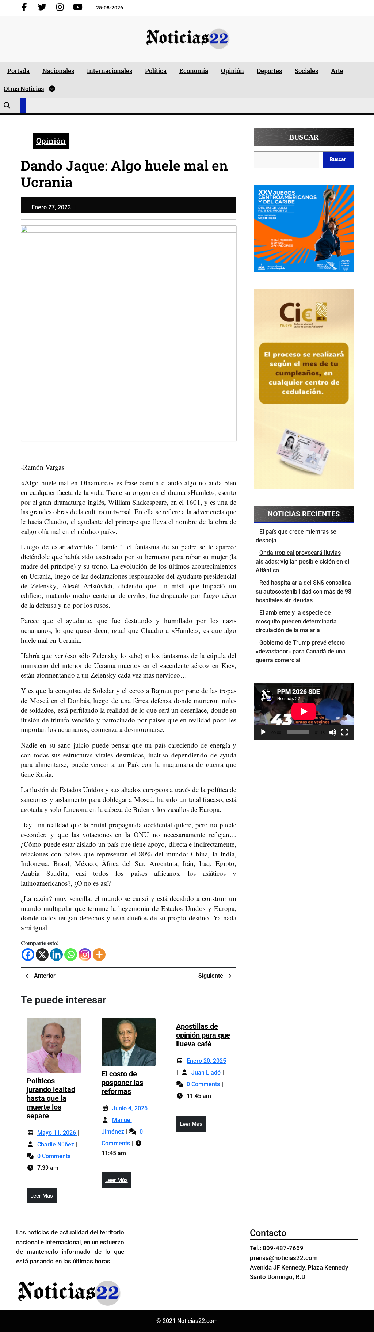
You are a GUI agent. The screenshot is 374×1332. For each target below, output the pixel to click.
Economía (193, 70)
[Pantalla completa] (344, 732)
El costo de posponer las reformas (122, 1082)
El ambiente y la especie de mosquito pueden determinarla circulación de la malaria (296, 621)
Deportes (269, 70)
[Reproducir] (263, 732)
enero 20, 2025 (206, 1060)
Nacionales (58, 70)
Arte (337, 70)
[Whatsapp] (70, 954)
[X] (42, 954)
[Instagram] (85, 954)
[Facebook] (28, 954)
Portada (18, 70)
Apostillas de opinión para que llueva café (203, 1035)
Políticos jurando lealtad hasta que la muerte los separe (51, 1098)
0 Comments (54, 1156)
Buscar (303, 137)
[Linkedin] (56, 954)
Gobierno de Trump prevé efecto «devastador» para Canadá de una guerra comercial (301, 651)
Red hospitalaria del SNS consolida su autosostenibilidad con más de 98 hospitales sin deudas (303, 591)
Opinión (232, 70)
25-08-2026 (109, 8)
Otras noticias (24, 88)
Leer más (43, 1198)
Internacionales (109, 70)
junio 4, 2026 (130, 1108)
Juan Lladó (206, 1072)
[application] (304, 711)
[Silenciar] (332, 732)
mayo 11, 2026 (57, 1132)
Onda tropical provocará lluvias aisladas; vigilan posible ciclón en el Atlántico (302, 561)
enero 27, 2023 (51, 207)
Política (156, 70)
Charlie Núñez (56, 1144)
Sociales (306, 70)
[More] (99, 954)
